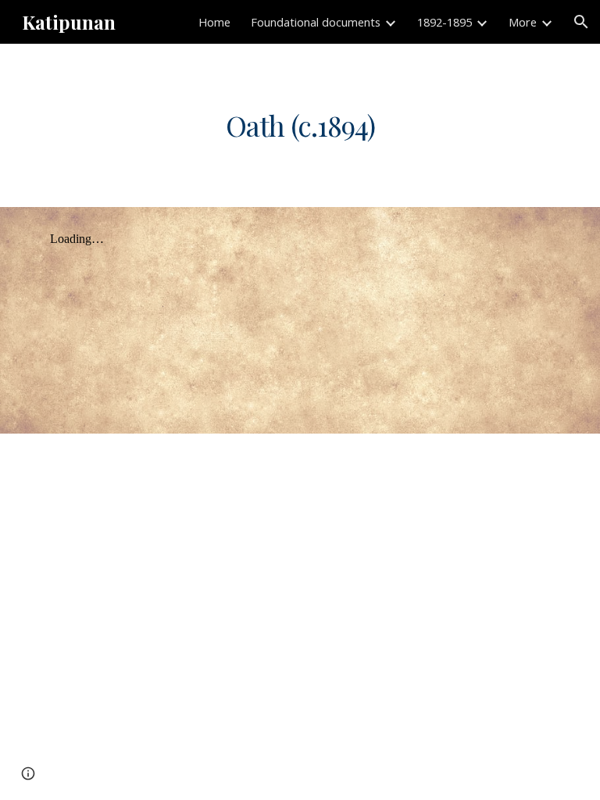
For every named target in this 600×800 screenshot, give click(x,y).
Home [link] (214, 22)
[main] (299, 125)
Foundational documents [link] (315, 22)
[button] (581, 22)
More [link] (523, 22)
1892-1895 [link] (444, 22)
